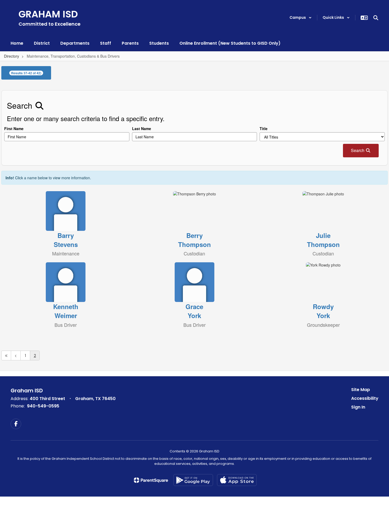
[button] (301, 17)
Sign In (358, 407)
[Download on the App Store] (237, 480)
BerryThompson (194, 240)
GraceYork (194, 311)
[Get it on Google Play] (193, 480)
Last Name (141, 128)
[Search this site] (375, 17)
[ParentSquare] (151, 480)
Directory (11, 56)
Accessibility (364, 398)
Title (264, 128)
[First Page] (6, 355)
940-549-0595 (43, 406)
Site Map (360, 390)
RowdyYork (323, 311)
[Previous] (15, 355)
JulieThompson (323, 240)
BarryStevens (66, 240)
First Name (14, 128)
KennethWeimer (65, 311)
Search (358, 150)
